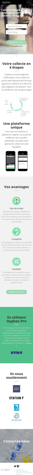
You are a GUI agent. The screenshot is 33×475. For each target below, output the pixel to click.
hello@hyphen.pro (16, 451)
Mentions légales (20, 470)
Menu (30, 2)
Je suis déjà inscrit (17, 46)
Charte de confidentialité (22, 471)
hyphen (6, 2)
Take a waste (19, 474)
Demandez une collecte (17, 42)
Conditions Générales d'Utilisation (24, 472)
